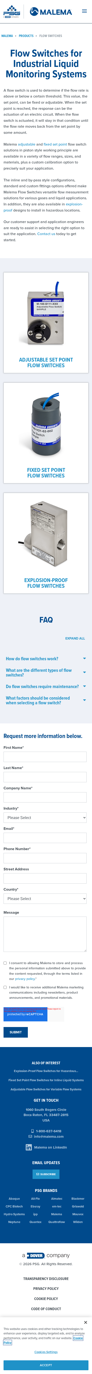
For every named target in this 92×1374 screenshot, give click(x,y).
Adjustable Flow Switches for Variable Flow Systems (46, 1089)
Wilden (78, 1222)
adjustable (27, 144)
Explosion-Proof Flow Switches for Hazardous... (46, 1071)
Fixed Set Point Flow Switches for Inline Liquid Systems (46, 1080)
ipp (35, 1214)
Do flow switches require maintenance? (42, 686)
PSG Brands (46, 1190)
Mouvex (78, 1214)
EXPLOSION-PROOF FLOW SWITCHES (46, 583)
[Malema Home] (50, 11)
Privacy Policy (46, 1288)
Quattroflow (56, 1222)
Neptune (14, 1222)
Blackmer (77, 1198)
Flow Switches (50, 36)
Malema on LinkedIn (50, 1147)
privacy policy (25, 978)
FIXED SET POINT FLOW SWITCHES (46, 473)
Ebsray (35, 1206)
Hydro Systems (14, 1214)
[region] (46, 1345)
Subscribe (48, 1174)
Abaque (14, 1198)
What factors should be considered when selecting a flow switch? (38, 700)
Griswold (78, 1206)
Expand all (75, 638)
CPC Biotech (14, 1206)
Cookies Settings (46, 1352)
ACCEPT (46, 1365)
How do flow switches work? (32, 658)
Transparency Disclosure (46, 1278)
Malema (56, 1214)
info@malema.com (49, 1136)
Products (26, 36)
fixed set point (55, 144)
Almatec (56, 1198)
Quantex (35, 1222)
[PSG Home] (14, 11)
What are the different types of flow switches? (39, 672)
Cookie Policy (46, 1299)
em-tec (56, 1206)
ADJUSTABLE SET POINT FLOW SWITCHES (46, 362)
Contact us (46, 233)
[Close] (85, 1322)
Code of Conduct (46, 1309)
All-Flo (35, 1198)
